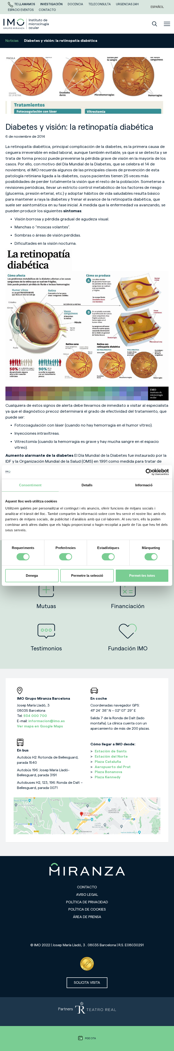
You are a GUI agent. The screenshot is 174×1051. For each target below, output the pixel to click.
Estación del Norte (111, 756)
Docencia (76, 4)
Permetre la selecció (87, 575)
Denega (32, 575)
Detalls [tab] (87, 485)
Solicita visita (87, 982)
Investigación (51, 4)
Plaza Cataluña (108, 762)
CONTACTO (47, 9)
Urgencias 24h (127, 4)
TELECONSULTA (99, 4)
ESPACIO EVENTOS (21, 9)
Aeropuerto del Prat (113, 767)
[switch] (65, 556)
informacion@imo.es (46, 721)
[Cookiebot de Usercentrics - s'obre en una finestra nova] (149, 472)
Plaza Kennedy (108, 777)
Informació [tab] (143, 485)
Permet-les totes (142, 575)
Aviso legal (87, 894)
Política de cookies (87, 909)
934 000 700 (35, 716)
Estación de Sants (111, 751)
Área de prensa (87, 917)
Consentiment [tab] (30, 485)
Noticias (12, 40)
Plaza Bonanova (108, 772)
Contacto (87, 887)
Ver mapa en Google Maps (40, 726)
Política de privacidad (87, 902)
